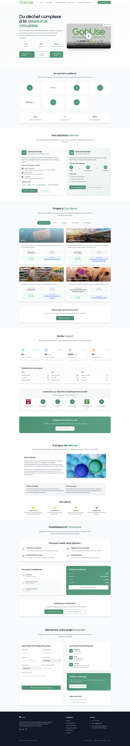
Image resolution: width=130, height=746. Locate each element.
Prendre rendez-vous (53, 611)
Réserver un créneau (79, 686)
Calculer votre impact (64, 428)
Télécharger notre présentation (79, 699)
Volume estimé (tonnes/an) (48, 665)
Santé (55, 223)
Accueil (41, 2)
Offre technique (44, 190)
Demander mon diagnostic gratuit (42, 687)
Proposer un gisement (76, 187)
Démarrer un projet (64, 318)
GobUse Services (70, 723)
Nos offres (48, 2)
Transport (64, 223)
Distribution (75, 223)
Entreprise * (24, 657)
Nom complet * (25, 649)
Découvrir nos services (26, 54)
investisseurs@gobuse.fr (74, 611)
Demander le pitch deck (87, 587)
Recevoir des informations (95, 187)
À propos (80, 2)
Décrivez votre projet (27, 672)
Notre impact (71, 2)
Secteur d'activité (46, 657)
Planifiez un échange (28, 190)
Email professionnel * (47, 649)
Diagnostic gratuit (104, 2)
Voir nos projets (42, 54)
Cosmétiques (87, 223)
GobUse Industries (71, 725)
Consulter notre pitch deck (78, 702)
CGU (109, 740)
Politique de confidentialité (100, 740)
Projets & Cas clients (60, 2)
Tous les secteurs (44, 223)
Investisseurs (88, 2)
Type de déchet (25, 665)
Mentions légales (88, 740)
